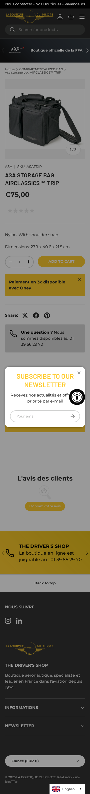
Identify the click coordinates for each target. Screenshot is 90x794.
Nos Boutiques (49, 4)
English (68, 789)
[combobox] (67, 789)
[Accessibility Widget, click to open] (77, 397)
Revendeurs (74, 4)
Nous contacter (18, 4)
